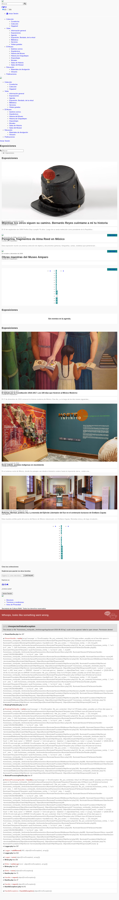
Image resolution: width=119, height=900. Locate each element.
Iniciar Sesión (13, 13)
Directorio (9, 600)
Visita (8, 28)
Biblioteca (14, 40)
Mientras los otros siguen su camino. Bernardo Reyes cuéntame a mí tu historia (55, 222)
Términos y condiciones (15, 602)
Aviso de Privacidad (13, 604)
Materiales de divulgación (20, 69)
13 (57, 298)
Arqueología (15, 58)
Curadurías (15, 21)
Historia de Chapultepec (20, 56)
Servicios (14, 42)
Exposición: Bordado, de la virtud (23, 37)
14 (57, 301)
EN (10, 9)
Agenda (14, 35)
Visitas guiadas (16, 44)
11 (57, 294)
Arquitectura (15, 51)
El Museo (9, 47)
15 (57, 303)
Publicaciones (11, 74)
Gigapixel (14, 26)
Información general (18, 30)
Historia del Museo (18, 53)
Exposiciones (16, 33)
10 (57, 291)
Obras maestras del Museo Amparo (25, 257)
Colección (10, 19)
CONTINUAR (28, 575)
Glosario (14, 72)
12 (57, 296)
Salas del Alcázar (17, 65)
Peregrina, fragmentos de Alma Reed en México (33, 239)
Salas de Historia (17, 63)
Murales (14, 60)
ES (5, 9)
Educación (10, 67)
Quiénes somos (17, 49)
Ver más (112, 235)
